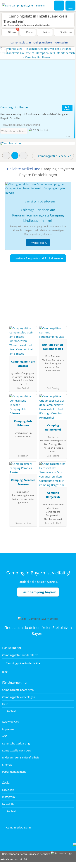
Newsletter (9, 804)
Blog (5, 672)
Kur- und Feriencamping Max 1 (53, 347)
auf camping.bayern (39, 592)
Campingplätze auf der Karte (20, 655)
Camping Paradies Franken (23, 482)
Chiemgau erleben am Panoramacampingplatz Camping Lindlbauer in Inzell (38, 215)
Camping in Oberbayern (40, 201)
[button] (6, 155)
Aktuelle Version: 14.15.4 (13, 859)
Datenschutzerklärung (16, 743)
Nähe (46, 32)
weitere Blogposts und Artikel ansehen (39, 258)
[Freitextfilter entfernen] (59, 5)
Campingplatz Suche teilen (54, 156)
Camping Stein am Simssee (23, 364)
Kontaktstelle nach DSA (16, 750)
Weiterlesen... (39, 242)
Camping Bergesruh (53, 495)
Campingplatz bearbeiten (18, 690)
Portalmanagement (14, 771)
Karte (29, 32)
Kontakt (11, 711)
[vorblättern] (65, 75)
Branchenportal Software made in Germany (25, 854)
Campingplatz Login (18, 827)
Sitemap (7, 764)
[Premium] (68, 295)
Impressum (9, 729)
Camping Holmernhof (53, 427)
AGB (4, 736)
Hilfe (5, 704)
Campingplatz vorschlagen (18, 697)
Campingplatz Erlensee (23, 423)
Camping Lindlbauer (14, 107)
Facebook (8, 790)
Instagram (8, 797)
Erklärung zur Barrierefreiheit (20, 757)
